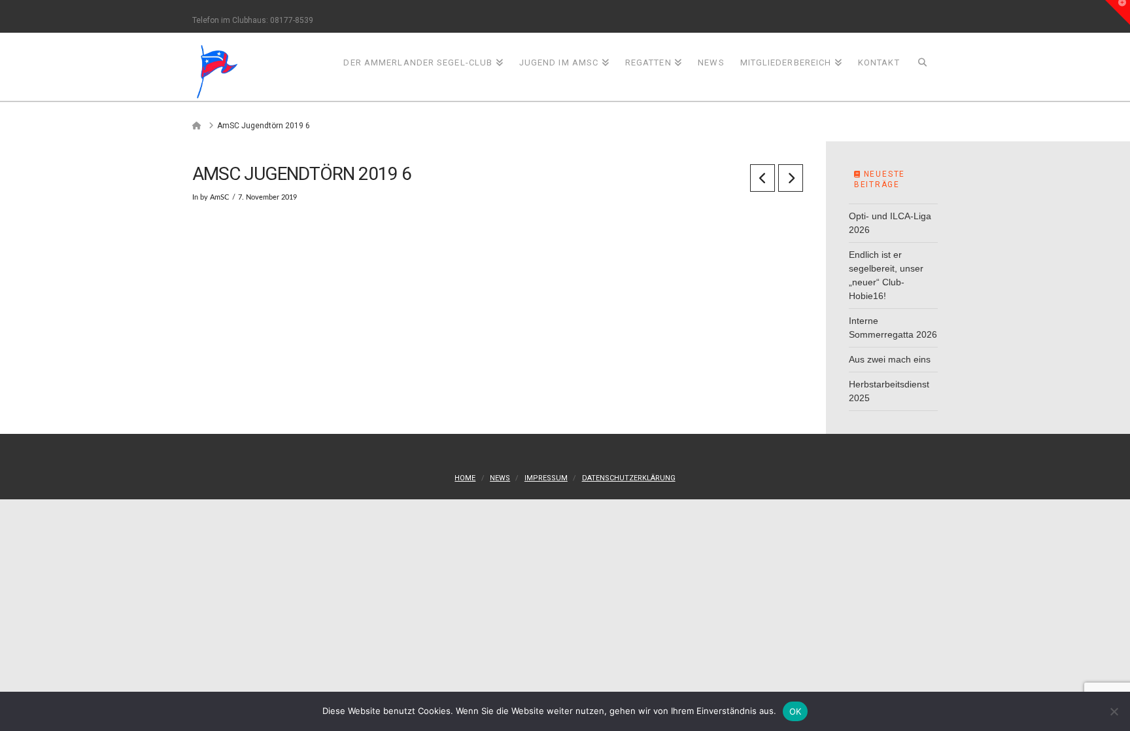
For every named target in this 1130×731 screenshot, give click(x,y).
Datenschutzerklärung (629, 478)
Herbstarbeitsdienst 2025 (889, 391)
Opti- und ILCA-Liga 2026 (890, 223)
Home (464, 478)
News (500, 478)
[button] (1117, 12)
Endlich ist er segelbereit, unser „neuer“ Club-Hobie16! (886, 275)
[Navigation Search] (923, 66)
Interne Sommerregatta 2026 (893, 327)
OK (795, 711)
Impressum (546, 478)
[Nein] (1113, 711)
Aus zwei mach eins (890, 359)
